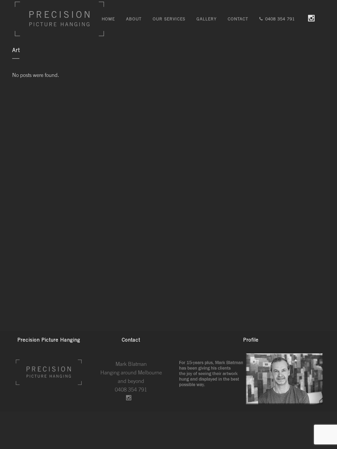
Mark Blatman (131, 364)
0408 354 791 (131, 389)
